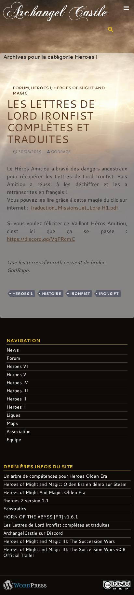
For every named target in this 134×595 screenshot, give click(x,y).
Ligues (13, 415)
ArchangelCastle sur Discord (33, 533)
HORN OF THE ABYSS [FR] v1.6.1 (40, 517)
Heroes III (17, 390)
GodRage (61, 151)
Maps (12, 423)
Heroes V (16, 374)
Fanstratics (14, 508)
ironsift (108, 293)
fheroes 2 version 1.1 (26, 500)
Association (19, 431)
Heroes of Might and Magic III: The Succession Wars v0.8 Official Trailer (64, 552)
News (13, 350)
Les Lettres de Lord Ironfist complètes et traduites (51, 121)
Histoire (51, 293)
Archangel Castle (55, 11)
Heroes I (41, 87)
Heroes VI (17, 366)
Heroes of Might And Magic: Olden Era (44, 492)
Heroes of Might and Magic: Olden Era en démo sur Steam (65, 484)
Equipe (14, 439)
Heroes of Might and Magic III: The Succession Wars (59, 541)
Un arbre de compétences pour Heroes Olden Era (55, 476)
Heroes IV (17, 382)
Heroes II (16, 399)
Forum (21, 87)
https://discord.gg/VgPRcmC (41, 238)
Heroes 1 (22, 293)
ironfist (80, 293)
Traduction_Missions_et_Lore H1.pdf (74, 207)
